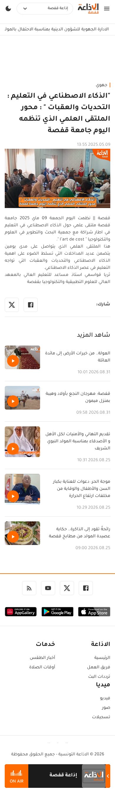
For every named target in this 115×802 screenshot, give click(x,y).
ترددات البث (99, 677)
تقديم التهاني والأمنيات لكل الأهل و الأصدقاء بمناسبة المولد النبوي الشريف (77, 441)
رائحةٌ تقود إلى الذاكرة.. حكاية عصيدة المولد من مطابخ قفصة (79, 533)
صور (106, 708)
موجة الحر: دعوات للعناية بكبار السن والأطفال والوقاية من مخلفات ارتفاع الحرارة (81, 489)
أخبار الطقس (42, 658)
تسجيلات (101, 717)
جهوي (101, 85)
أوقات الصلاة (42, 667)
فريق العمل (98, 667)
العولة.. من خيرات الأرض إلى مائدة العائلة (77, 357)
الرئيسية (102, 658)
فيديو (105, 698)
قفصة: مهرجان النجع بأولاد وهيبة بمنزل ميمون (78, 398)
